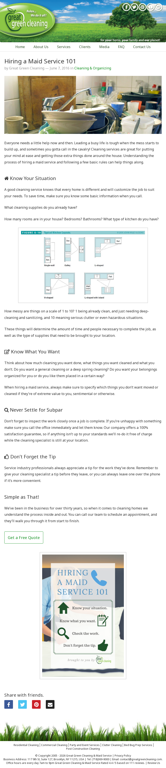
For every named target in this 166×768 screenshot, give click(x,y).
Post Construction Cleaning (83, 749)
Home (20, 46)
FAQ (121, 46)
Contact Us (142, 46)
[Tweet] (22, 704)
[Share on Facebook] (8, 704)
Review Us (154, 763)
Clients (85, 46)
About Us (41, 46)
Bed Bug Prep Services (138, 745)
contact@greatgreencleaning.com (141, 759)
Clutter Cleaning (112, 745)
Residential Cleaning (26, 745)
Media (104, 46)
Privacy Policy (123, 755)
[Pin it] (36, 704)
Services (63, 46)
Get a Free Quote (24, 537)
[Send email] (50, 704)
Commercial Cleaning (54, 745)
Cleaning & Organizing (92, 68)
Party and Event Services (85, 745)
